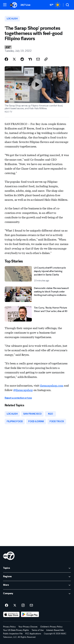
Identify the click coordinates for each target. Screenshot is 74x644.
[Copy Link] (46, 59)
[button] (4, 4)
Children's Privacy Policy (51, 627)
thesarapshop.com (51, 385)
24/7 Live (25, 5)
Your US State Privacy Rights (16, 630)
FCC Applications (33, 634)
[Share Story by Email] (38, 59)
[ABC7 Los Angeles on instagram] (23, 605)
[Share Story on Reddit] (22, 59)
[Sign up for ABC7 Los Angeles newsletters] (31, 605)
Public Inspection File (13, 634)
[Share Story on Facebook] (6, 59)
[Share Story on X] (14, 59)
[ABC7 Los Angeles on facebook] (6, 605)
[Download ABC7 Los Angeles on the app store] (11, 614)
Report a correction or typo (18, 398)
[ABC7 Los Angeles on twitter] (14, 605)
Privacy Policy (9, 627)
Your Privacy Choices (28, 627)
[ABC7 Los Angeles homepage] (13, 5)
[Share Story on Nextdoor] (30, 59)
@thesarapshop (23, 390)
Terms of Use (38, 630)
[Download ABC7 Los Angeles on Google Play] (30, 614)
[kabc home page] (8, 556)
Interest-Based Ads (55, 630)
